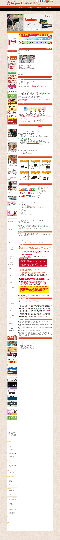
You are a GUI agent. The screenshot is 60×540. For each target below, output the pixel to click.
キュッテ (10, 280)
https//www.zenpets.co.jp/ (26, 344)
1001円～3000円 (11, 323)
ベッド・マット (11, 249)
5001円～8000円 (11, 328)
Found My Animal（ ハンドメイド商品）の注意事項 (12, 467)
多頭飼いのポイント (11, 485)
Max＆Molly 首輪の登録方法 (12, 465)
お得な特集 (9, 507)
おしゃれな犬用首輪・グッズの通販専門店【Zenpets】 (30, 2)
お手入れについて (11, 484)
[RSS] (8, 523)
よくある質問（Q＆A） (12, 456)
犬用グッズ (33, 31)
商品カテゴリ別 (48, 7)
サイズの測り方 (11, 449)
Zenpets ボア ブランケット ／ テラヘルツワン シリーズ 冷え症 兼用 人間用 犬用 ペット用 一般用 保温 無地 (12, 152)
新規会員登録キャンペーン (12, 509)
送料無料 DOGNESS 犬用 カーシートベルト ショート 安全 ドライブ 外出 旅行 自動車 (22, 65)
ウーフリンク (10, 275)
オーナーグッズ (50, 31)
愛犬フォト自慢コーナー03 (12, 445)
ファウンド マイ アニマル (12, 301)
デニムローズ (10, 289)
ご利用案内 (20, 7)
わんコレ (10, 317)
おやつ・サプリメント (12, 256)
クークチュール (11, 282)
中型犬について (11, 481)
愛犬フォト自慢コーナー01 (12, 450)
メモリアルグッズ (11, 260)
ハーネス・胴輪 (26, 31)
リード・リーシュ (18, 31)
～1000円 (10, 321)
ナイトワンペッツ (11, 296)
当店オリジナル (11, 266)
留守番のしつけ (11, 494)
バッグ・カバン (11, 262)
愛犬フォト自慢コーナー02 (12, 443)
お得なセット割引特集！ (12, 512)
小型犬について (11, 480)
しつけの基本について (12, 490)
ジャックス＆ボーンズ (12, 287)
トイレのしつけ (11, 493)
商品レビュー (39, 7)
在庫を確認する (20, 67)
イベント (9, 470)
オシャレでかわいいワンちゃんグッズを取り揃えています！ (30, 3)
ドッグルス (10, 294)
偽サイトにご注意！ (11, 462)
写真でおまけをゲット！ (12, 513)
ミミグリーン (10, 310)
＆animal (10, 268)
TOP (11, 7)
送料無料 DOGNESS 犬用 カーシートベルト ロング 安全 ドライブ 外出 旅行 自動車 (31, 65)
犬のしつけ (9, 488)
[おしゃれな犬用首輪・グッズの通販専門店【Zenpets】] (14, 5)
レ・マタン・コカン (11, 315)
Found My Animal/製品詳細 (12, 457)
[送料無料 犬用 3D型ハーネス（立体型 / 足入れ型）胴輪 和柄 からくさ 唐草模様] (12, 163)
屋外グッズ (41, 31)
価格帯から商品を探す (12, 472)
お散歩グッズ (10, 242)
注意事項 (9, 460)
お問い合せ (30, 7)
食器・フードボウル (11, 247)
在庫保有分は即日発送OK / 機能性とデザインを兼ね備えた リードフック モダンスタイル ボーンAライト (12, 178)
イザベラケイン (11, 273)
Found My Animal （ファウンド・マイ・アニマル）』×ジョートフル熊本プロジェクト (12, 502)
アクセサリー (10, 240)
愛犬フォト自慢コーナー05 (12, 453)
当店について (10, 446)
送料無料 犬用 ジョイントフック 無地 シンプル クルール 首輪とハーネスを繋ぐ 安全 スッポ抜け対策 (12, 191)
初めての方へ (10, 441)
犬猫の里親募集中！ (11, 504)
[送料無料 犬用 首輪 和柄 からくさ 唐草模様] (12, 137)
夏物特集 (10, 227)
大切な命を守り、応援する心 (12, 497)
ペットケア (10, 254)
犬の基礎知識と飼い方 (11, 476)
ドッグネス (11, 222)
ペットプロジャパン (11, 303)
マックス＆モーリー (11, 308)
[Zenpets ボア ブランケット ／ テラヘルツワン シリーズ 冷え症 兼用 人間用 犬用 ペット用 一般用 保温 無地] (12, 150)
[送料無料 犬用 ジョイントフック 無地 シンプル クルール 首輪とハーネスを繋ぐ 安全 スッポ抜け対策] (12, 189)
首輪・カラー (10, 31)
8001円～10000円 (11, 330)
